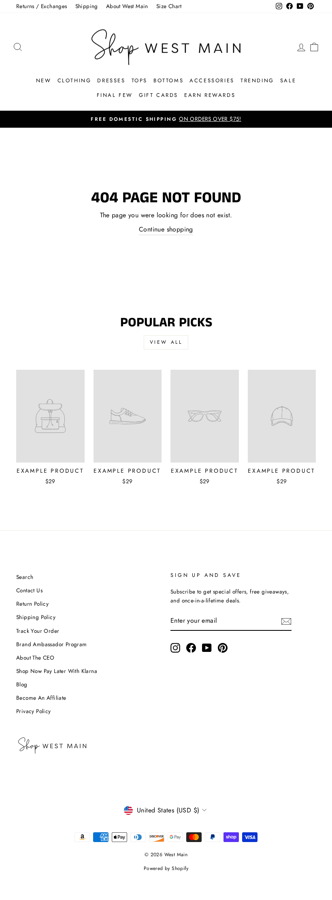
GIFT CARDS (158, 95)
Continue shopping (166, 229)
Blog (22, 684)
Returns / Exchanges (41, 6)
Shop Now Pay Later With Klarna (56, 671)
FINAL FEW (115, 95)
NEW (43, 80)
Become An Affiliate (41, 698)
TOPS (139, 80)
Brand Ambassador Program (51, 644)
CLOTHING (74, 80)
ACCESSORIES (211, 80)
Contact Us (29, 590)
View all (166, 342)
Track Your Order (37, 631)
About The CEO (35, 658)
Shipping (86, 6)
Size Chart (169, 6)
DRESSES (111, 80)
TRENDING (257, 80)
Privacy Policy (33, 711)
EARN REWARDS (209, 95)
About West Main (127, 6)
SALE (288, 80)
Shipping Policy (35, 617)
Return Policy (32, 604)
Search (24, 577)
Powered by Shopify (166, 868)
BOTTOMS (168, 80)
